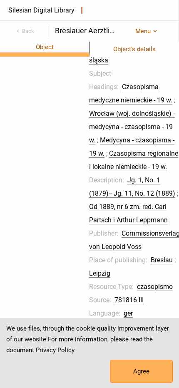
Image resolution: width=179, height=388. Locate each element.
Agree (141, 371)
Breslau (162, 260)
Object (45, 47)
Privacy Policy (55, 350)
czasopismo (155, 287)
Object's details (134, 49)
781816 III (129, 300)
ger (128, 313)
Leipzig (99, 273)
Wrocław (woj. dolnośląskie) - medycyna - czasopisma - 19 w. (132, 126)
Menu (143, 31)
